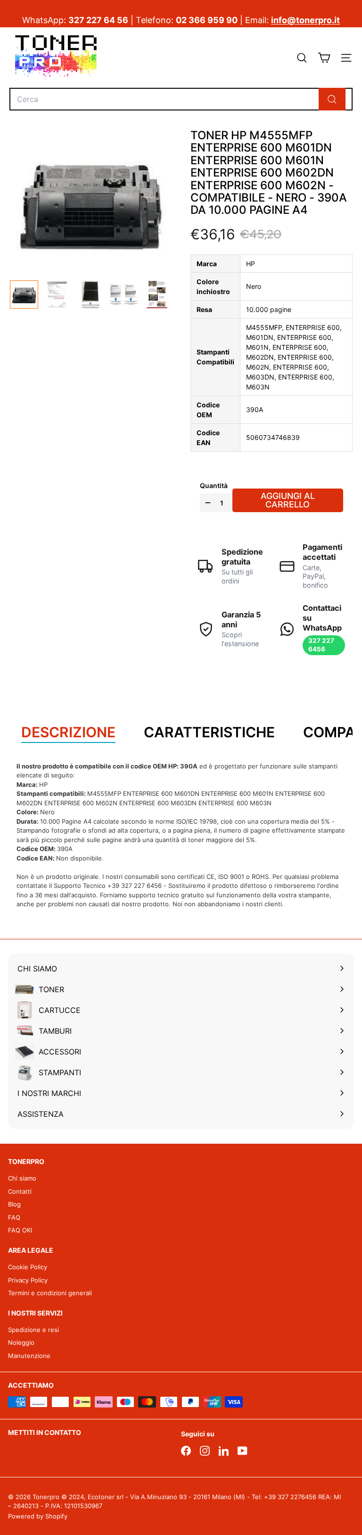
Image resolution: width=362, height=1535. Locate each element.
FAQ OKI (20, 1230)
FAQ (14, 1217)
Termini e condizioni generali (50, 1293)
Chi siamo (22, 1178)
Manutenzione (29, 1355)
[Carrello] (324, 58)
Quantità (214, 485)
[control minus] (207, 502)
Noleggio (21, 1342)
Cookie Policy (27, 1267)
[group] (24, 294)
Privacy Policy (28, 1280)
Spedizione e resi (33, 1329)
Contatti (20, 1191)
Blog (14, 1204)
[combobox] (181, 99)
